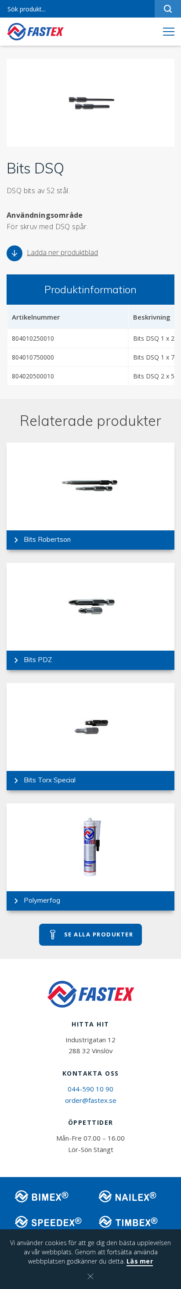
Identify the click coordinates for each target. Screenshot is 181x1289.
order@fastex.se (90, 1100)
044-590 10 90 (90, 1088)
